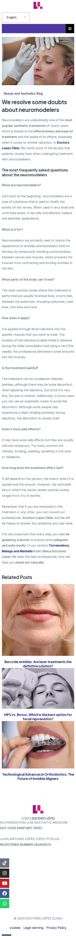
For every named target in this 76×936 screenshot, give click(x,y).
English (12, 17)
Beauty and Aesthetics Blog (23, 93)
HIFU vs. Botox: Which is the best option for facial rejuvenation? (38, 716)
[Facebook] (4, 893)
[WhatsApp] (4, 903)
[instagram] (4, 873)
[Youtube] (4, 883)
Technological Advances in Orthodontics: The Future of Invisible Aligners (38, 776)
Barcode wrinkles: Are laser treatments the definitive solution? (38, 664)
